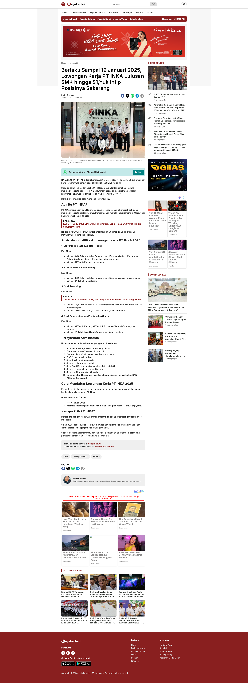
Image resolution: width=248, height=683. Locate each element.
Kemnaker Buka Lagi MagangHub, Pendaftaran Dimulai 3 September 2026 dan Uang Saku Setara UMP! (169, 107)
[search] (153, 4)
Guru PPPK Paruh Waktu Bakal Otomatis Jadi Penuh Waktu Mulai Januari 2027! (169, 134)
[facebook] (122, 96)
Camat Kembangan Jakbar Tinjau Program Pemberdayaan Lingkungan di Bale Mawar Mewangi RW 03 (176, 323)
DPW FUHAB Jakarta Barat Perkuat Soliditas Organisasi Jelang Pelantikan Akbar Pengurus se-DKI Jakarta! (166, 307)
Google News (94, 444)
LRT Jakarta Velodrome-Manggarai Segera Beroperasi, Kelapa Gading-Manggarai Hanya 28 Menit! (170, 147)
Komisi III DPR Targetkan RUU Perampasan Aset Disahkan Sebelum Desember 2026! (72, 595)
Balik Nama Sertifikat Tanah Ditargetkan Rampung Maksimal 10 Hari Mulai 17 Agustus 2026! (103, 621)
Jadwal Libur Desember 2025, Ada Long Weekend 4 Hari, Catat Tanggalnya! (102, 299)
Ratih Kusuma (67, 95)
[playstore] (83, 663)
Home (63, 63)
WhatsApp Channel (104, 446)
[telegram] (137, 96)
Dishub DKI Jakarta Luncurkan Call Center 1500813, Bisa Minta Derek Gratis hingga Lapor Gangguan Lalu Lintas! (131, 622)
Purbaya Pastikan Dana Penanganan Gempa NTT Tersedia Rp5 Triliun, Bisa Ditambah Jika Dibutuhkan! (102, 595)
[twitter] (127, 96)
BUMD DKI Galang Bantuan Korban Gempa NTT (169, 95)
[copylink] (142, 96)
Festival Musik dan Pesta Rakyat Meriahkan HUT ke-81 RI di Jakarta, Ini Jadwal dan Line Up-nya (131, 595)
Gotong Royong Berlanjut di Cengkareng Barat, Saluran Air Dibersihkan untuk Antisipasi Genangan (175, 357)
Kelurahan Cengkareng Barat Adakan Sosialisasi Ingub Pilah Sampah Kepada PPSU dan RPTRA (176, 339)
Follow (138, 172)
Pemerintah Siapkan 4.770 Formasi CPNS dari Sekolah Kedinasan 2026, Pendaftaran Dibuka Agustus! (74, 622)
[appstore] (68, 663)
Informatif (74, 63)
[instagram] (73, 653)
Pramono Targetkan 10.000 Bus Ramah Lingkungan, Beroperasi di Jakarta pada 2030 (169, 121)
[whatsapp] (132, 96)
